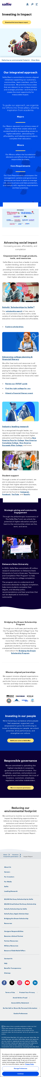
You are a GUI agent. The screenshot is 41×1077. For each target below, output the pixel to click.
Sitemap (7, 973)
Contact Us (8, 958)
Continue (20, 1074)
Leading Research (11, 891)
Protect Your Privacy (27, 992)
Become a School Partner (13, 936)
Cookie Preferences (21, 1013)
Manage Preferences (20, 1068)
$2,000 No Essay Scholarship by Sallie (18, 899)
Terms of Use (10, 992)
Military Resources (11, 946)
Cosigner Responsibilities (13, 931)
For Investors (9, 877)
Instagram (24, 492)
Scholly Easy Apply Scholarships (16, 914)
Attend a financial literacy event (19, 393)
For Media (8, 881)
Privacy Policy (29, 1064)
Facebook (6, 494)
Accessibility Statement (20, 1003)
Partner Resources (11, 941)
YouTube (15, 494)
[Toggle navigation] (37, 4)
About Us (7, 867)
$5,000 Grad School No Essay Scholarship (20, 904)
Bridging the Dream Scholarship (16, 918)
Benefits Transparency (12, 968)
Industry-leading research (15, 426)
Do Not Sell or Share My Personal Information (20, 1008)
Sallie (6, 886)
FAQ (5, 963)
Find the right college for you (17, 388)
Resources (8, 923)
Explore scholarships (14, 327)
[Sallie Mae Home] (7, 4)
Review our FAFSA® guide (16, 384)
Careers (7, 872)
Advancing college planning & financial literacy (17, 358)
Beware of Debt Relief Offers (14, 950)
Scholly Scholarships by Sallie (15, 909)
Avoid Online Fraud (20, 998)
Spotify (27, 494)
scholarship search (14, 311)
